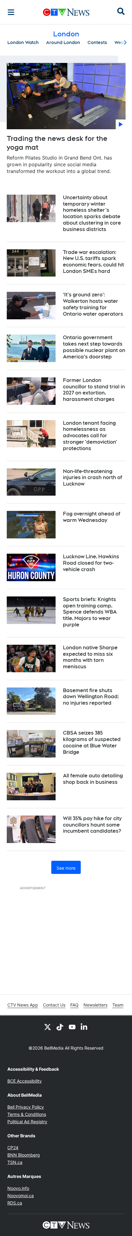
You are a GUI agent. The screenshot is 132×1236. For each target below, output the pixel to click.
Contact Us (54, 1004)
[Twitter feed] (47, 1026)
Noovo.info (18, 1188)
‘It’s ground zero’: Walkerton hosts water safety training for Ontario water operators (93, 304)
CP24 (12, 1147)
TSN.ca (14, 1162)
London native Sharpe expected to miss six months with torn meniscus (90, 657)
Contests (97, 42)
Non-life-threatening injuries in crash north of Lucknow (92, 477)
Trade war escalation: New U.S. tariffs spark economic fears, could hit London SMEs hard (93, 261)
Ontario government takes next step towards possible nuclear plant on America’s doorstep (94, 347)
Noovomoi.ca (20, 1195)
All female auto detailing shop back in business (93, 779)
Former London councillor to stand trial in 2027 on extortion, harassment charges (94, 389)
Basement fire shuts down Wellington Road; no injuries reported (91, 697)
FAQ (74, 1004)
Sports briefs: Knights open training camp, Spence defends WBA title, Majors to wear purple (90, 612)
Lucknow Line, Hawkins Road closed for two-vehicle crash (91, 563)
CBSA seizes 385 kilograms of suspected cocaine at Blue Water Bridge (92, 742)
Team (117, 1004)
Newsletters (95, 1004)
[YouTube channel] (72, 1026)
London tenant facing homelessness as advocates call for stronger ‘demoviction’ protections (90, 435)
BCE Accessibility (24, 1081)
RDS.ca (14, 1202)
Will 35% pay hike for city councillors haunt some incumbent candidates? (92, 825)
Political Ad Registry (27, 1121)
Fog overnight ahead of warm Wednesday (91, 517)
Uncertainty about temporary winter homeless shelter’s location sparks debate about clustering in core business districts (92, 213)
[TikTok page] (60, 1026)
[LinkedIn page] (84, 1026)
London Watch (23, 42)
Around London (63, 42)
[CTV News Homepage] (66, 12)
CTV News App (22, 1004)
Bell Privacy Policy (25, 1106)
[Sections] (11, 12)
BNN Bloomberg (23, 1154)
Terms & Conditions (26, 1114)
